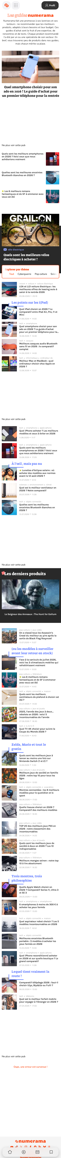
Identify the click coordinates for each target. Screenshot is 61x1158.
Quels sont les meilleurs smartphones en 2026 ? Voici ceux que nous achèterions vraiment (22, 156)
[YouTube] (12, 1147)
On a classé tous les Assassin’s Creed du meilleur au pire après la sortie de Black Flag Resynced (37, 635)
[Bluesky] (44, 1147)
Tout (11, 274)
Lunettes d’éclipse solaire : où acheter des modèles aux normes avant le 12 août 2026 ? (37, 473)
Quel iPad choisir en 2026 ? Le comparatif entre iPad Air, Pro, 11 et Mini (38, 312)
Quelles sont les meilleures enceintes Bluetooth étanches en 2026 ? (22, 174)
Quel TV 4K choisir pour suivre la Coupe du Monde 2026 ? (37, 730)
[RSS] (40, 1147)
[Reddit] (35, 1147)
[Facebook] (30, 1147)
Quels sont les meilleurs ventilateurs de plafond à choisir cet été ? (39, 697)
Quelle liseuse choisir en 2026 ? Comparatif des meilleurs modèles (38, 808)
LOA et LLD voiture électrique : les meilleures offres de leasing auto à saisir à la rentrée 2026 (38, 289)
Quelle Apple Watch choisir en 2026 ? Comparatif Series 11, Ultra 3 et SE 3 (38, 890)
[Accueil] (6, 5)
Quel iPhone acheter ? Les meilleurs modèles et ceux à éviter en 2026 (38, 432)
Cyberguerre (24, 274)
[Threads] (49, 1147)
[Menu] (16, 5)
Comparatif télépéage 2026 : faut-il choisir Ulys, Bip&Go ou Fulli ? (38, 984)
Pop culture (41, 274)
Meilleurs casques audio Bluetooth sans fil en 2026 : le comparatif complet (38, 346)
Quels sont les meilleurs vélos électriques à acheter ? (26, 257)
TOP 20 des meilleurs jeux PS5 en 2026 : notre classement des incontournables (37, 828)
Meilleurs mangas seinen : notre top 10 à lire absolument (39, 862)
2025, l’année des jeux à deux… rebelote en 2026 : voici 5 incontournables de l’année (36, 714)
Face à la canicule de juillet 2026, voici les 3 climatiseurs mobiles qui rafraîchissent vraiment (38, 662)
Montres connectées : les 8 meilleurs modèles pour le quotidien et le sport (39, 793)
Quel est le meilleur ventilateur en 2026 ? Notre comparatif (37, 489)
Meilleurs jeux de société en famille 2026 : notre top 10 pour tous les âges (38, 775)
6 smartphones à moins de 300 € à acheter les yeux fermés (38, 906)
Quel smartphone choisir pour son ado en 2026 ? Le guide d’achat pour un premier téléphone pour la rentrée (30, 91)
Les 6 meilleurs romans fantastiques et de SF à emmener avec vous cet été (23, 194)
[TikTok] (16, 1147)
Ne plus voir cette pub (13, 145)
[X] (21, 1147)
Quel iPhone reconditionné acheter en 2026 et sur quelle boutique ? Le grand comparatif (38, 958)
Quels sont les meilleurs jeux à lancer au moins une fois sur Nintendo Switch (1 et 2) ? (36, 758)
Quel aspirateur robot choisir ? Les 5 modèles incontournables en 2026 (39, 923)
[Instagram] (26, 1147)
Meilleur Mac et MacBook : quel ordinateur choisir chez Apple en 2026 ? (37, 363)
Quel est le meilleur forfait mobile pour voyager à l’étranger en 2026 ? (38, 1000)
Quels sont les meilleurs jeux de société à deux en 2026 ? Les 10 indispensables (36, 846)
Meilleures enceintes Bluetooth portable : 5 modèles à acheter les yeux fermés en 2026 (37, 941)
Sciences (55, 274)
